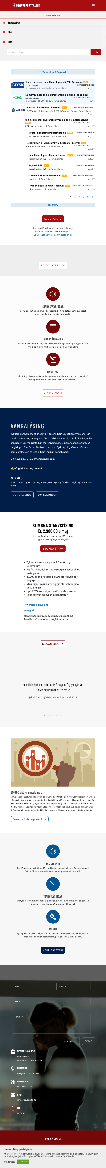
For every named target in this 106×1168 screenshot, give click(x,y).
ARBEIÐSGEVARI (53, 950)
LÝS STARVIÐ (53, 218)
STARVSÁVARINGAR (53, 306)
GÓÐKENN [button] (23, 1161)
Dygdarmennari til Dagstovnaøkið (47, 132)
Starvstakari (53, 393)
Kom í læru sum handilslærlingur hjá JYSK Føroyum (54, 82)
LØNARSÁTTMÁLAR (53, 339)
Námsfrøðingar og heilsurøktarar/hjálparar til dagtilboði (56, 94)
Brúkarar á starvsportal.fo (28, 819)
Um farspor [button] (9, 1161)
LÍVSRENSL (53, 372)
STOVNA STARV (53, 548)
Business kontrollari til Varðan (43, 107)
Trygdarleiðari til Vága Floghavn (46, 185)
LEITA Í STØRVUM (53, 265)
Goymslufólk (35, 165)
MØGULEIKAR (51, 644)
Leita (95, 52)
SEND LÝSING (22, 495)
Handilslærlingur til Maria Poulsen (47, 155)
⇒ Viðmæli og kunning (36, 604)
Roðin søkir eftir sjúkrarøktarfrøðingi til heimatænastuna (56, 119)
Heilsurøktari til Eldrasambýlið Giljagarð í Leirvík (53, 142)
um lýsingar (47, 495)
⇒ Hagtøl (29, 610)
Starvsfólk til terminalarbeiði (44, 175)
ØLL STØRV (53, 205)
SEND (88, 1041)
